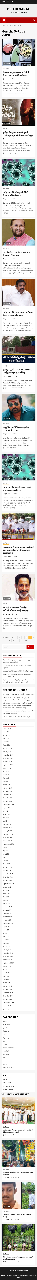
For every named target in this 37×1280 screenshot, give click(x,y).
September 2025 (8, 765)
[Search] (34, 20)
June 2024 (6, 814)
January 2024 (7, 831)
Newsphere (29, 1275)
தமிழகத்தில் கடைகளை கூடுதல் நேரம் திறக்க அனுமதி (18, 313)
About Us (12, 1271)
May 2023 (6, 857)
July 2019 (6, 1009)
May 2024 (6, 818)
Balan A (17, 1135)
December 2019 (8, 993)
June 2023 (6, 854)
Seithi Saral (18, 9)
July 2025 (6, 771)
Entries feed (7, 1083)
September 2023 (8, 844)
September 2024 (8, 804)
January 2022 (7, 910)
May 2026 (6, 738)
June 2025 (6, 775)
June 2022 (6, 894)
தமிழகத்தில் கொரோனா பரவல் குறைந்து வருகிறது (17, 488)
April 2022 (6, 900)
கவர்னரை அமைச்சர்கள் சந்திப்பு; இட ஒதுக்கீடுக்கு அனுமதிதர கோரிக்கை (18, 550)
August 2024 (7, 808)
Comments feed (8, 1086)
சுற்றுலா (5, 1044)
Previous (6, 637)
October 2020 (7, 960)
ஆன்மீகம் (6, 1028)
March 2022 (6, 903)
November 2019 (8, 996)
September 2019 (8, 1003)
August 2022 (7, 887)
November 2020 (8, 956)
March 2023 (6, 864)
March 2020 (6, 983)
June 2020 (6, 973)
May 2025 (6, 778)
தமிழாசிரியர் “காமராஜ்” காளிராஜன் (19, 716)
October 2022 (7, 880)
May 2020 (6, 976)
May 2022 (6, 897)
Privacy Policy (22, 1271)
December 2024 (8, 795)
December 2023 (8, 834)
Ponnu (15, 79)
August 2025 (7, 768)
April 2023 (6, 861)
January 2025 (7, 791)
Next (26, 640)
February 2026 (7, 748)
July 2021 (6, 930)
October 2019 (7, 999)
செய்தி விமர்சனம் (8, 1048)
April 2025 (6, 781)
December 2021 (8, 913)
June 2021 (6, 933)
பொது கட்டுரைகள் (8, 1067)
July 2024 (6, 811)
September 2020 (8, 963)
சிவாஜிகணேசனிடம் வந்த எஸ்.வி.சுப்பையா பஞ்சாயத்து (16, 609)
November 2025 (8, 758)
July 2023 (6, 851)
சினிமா (5, 128)
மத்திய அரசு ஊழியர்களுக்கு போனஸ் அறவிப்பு (16, 253)
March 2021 (6, 943)
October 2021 (7, 920)
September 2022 (8, 884)
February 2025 (7, 788)
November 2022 (8, 877)
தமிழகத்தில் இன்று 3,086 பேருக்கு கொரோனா (15, 193)
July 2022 (6, 890)
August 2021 (7, 927)
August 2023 (7, 847)
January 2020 (7, 989)
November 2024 (8, 798)
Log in (5, 1079)
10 (13, 640)
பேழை (5, 1064)
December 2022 (8, 874)
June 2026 (6, 735)
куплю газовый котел (10, 711)
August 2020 (7, 966)
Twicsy (5, 697)
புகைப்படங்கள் (7, 1061)
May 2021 (6, 936)
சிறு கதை (6, 1038)
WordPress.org (8, 1089)
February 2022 (7, 907)
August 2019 (7, 1006)
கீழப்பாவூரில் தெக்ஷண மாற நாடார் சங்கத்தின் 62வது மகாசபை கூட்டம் (18, 1131)
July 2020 (6, 969)
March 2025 (6, 785)
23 (21, 640)
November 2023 (8, 837)
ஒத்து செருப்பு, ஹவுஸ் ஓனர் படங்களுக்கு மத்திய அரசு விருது (18, 134)
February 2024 (7, 828)
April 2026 (6, 742)
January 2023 (7, 870)
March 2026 (6, 745)
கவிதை (5, 1034)
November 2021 (8, 917)
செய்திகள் (6, 68)
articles (5, 1021)
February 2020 (7, 986)
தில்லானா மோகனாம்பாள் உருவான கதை (21, 694)
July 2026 (6, 732)
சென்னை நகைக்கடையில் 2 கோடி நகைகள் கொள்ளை (16, 74)
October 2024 (7, 801)
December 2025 (8, 755)
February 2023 (7, 867)
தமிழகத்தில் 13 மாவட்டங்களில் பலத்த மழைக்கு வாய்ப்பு (17, 371)
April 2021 (6, 940)
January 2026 (7, 752)
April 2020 (6, 979)
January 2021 (7, 950)
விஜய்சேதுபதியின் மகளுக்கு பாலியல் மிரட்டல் (16, 428)
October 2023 (7, 841)
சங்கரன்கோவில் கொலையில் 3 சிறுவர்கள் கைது (18, 671)
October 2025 (7, 762)
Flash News (6, 1025)
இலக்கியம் (6, 1031)
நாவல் (4, 1058)
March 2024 (6, 824)
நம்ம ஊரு (6, 1054)
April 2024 (6, 821)
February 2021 (7, 946)
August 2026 (7, 729)
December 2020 (8, 953)
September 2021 (8, 923)
